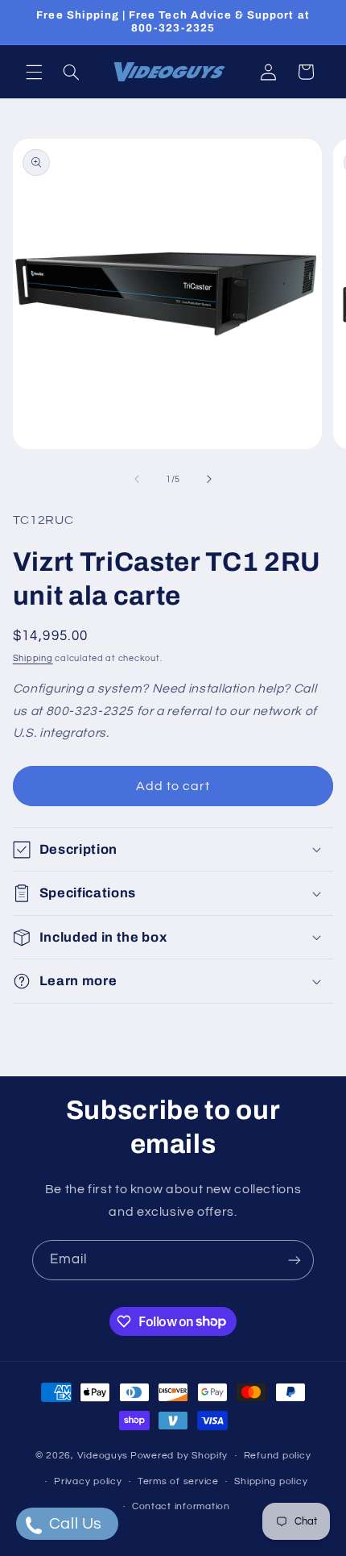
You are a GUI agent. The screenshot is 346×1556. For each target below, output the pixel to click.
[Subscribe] (294, 1259)
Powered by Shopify (179, 1455)
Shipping (33, 658)
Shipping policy (270, 1481)
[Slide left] (136, 479)
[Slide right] (209, 479)
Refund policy (277, 1455)
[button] (33, 71)
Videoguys (103, 1455)
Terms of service (178, 1481)
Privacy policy (88, 1481)
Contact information (181, 1506)
